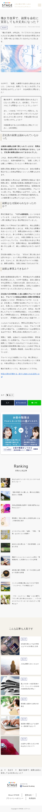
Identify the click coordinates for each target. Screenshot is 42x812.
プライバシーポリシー (14, 798)
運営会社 (28, 795)
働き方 (11, 395)
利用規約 (32, 798)
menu (39, 5)
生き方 (4, 27)
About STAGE (13, 795)
